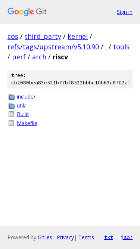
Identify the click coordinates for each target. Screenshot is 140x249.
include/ (26, 96)
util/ (21, 105)
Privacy (65, 237)
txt (108, 237)
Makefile (27, 123)
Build (23, 114)
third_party (43, 36)
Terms (86, 237)
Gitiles (45, 237)
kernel (78, 36)
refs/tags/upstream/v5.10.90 (53, 46)
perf (19, 56)
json (127, 237)
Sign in (125, 11)
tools (121, 46)
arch (39, 56)
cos (12, 36)
